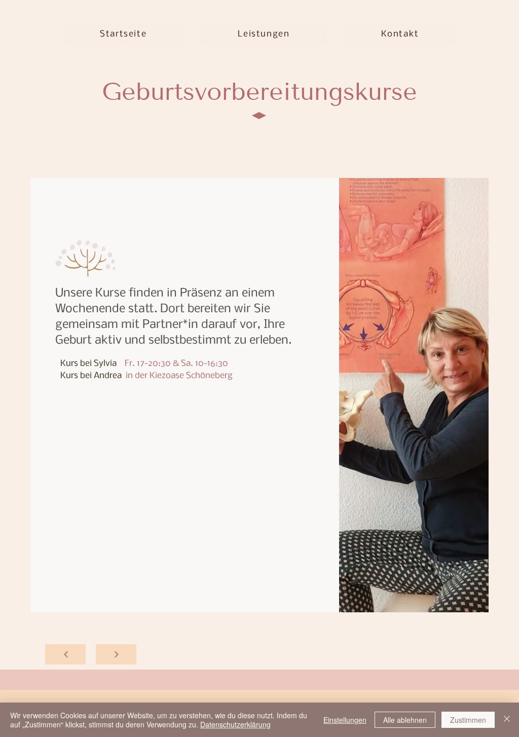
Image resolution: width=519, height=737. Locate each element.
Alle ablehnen (405, 720)
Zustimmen (468, 720)
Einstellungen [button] (344, 720)
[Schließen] (507, 720)
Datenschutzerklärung (235, 724)
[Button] (65, 654)
